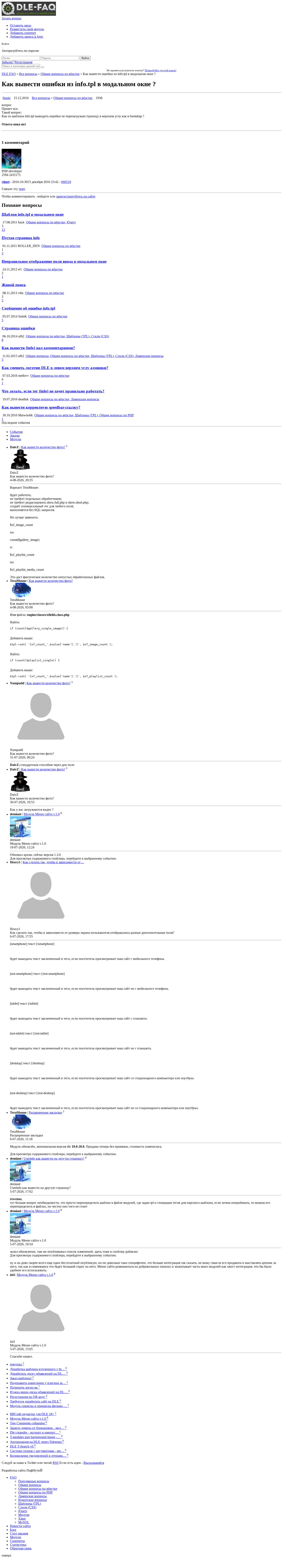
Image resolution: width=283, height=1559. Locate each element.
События (16, 432)
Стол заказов (19, 1533)
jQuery (22, 1511)
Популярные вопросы (33, 1481)
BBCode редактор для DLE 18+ (33, 1414)
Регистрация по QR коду (28, 1397)
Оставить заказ (20, 25)
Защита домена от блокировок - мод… (38, 1428)
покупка (17, 1364)
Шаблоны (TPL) (29, 1503)
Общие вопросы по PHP (35, 1492)
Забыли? (8, 62)
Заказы (15, 435)
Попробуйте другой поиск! (160, 70)
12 (3, 229)
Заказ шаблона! (22, 1378)
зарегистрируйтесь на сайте (75, 196)
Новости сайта (20, 1526)
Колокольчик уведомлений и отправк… (39, 1455)
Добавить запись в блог (26, 36)
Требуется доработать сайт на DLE (35, 1401)
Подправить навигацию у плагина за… (39, 1383)
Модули (15, 439)
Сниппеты (17, 1541)
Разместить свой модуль (27, 29)
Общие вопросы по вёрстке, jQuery (51, 222)
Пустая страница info (21, 238)
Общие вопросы (29, 1485)
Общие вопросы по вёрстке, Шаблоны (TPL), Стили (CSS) (67, 336)
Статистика (18, 1544)
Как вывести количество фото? (43, 447)
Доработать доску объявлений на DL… (39, 1373)
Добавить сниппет (23, 33)
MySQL (23, 1522)
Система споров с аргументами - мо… (38, 1451)
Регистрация (23, 62)
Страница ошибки (18, 328)
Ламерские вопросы (32, 1496)
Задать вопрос (12, 18)
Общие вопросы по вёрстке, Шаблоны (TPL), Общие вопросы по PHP (84, 415)
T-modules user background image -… (36, 1437)
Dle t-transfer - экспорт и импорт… (35, 1432)
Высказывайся (93, 1463)
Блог (13, 1529)
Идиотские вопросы (32, 1500)
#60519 (66, 182)
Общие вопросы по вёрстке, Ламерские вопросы (64, 399)
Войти (85, 58)
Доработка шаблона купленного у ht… (38, 1369)
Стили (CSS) (27, 1507)
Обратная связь (20, 1548)
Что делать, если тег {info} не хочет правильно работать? (53, 391)
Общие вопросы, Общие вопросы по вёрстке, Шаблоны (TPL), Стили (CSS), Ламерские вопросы (94, 356)
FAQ (13, 1477)
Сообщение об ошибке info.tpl (28, 308)
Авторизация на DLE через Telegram (37, 1442)
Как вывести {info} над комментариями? (38, 348)
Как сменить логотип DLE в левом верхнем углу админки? (55, 368)
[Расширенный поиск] (42, 67)
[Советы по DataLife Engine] (29, 14)
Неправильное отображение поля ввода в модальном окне (54, 261)
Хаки (22, 1518)
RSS (56, 1463)
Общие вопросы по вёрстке (60, 74)
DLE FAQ (9, 74)
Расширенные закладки (45, 1112)
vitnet (6, 182)
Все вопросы (28, 74)
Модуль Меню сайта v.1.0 (42, 814)
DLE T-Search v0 (23, 1446)
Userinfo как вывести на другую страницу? (54, 1158)
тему (22, 189)
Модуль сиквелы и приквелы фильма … (39, 1406)
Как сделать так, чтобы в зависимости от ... (53, 862)
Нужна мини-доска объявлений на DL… (40, 1392)
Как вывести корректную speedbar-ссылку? (41, 407)
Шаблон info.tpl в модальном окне (33, 214)
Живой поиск (14, 285)
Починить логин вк (25, 1387)
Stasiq (6, 98)
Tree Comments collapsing (28, 1423)
